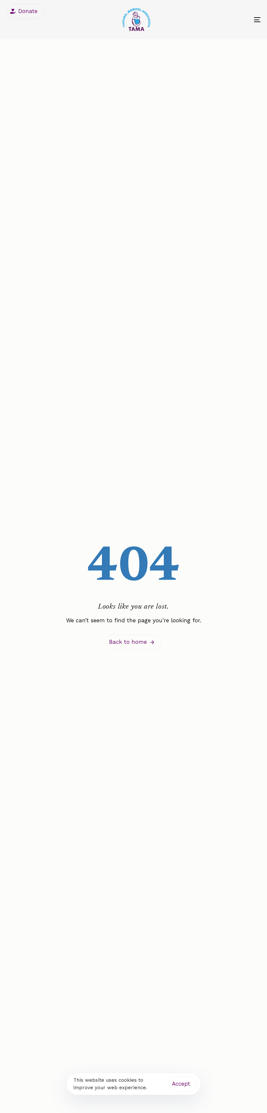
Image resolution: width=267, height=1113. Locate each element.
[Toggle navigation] (218, 19)
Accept (181, 1083)
